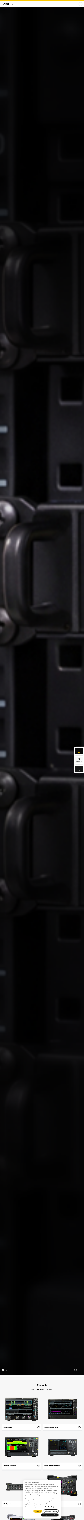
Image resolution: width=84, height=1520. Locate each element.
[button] (75, 1370)
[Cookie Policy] (49, 1507)
